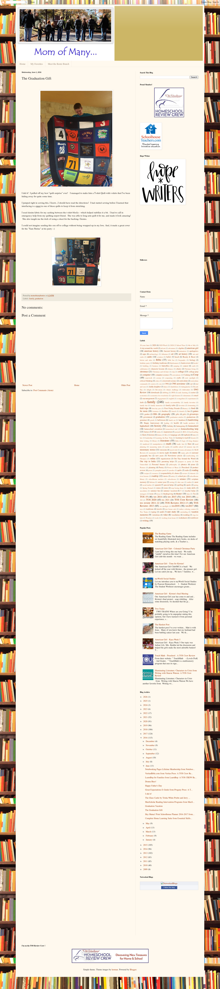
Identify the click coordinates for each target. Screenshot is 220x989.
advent (163, 348)
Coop (195, 374)
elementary (187, 395)
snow (196, 482)
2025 (145, 700)
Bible (158, 359)
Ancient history (170, 351)
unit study (171, 511)
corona (158, 378)
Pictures (142, 467)
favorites (182, 405)
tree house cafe (170, 509)
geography (165, 414)
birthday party (145, 363)
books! (196, 363)
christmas (144, 371)
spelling (180, 485)
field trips (144, 408)
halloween (161, 420)
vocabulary (176, 515)
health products (189, 423)
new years (159, 455)
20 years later (144, 345)
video (165, 514)
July (148, 761)
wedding (186, 515)
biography (182, 360)
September (150, 753)
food (193, 408)
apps (144, 354)
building (146, 366)
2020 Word (163, 345)
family (31, 298)
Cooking (187, 375)
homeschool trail (171, 429)
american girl (192, 348)
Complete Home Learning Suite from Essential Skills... (168, 818)
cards (193, 366)
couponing (169, 378)
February (150, 835)
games (195, 411)
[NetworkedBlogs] (169, 883)
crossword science (169, 381)
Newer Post (27, 385)
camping (176, 366)
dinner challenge (172, 390)
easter (193, 392)
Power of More (172, 467)
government (147, 417)
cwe (160, 384)
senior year (162, 482)
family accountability (172, 402)
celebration (144, 369)
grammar (143, 420)
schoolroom (172, 479)
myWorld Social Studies (165, 578)
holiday (170, 426)
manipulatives (158, 444)
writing (145, 520)
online (152, 458)
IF (153, 432)
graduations (191, 417)
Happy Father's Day (153, 785)
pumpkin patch (160, 470)
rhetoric (193, 473)
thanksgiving (168, 493)
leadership (149, 438)
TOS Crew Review (184, 499)
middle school (178, 447)
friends (181, 411)
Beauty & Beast (189, 357)
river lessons (144, 476)
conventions (176, 375)
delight (149, 390)
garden (147, 414)
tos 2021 (165, 499)
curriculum (183, 381)
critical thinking (146, 381)
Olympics (143, 458)
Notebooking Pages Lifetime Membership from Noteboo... (170, 769)
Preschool (185, 467)
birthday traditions (160, 363)
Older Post (125, 385)
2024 (145, 705)
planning (152, 467)
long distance (193, 441)
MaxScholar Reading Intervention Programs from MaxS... (170, 802)
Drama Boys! (150, 781)
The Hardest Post (162, 624)
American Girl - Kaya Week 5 (167, 639)
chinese (170, 369)
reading (195, 470)
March (149, 831)
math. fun (180, 444)
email (196, 395)
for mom (143, 411)
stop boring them (177, 488)
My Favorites (37, 63)
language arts (176, 435)
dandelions (174, 387)
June (148, 765)
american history (151, 350)
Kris (166, 435)
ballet (168, 357)
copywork (148, 378)
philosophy (173, 464)
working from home (169, 518)
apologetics (193, 351)
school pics (182, 476)
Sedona (152, 482)
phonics (184, 464)
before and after (146, 360)
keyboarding (193, 432)
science (183, 479)
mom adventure (185, 450)
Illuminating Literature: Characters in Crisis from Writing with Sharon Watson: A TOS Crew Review (176, 673)
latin (194, 435)
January (149, 839)
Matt (189, 444)
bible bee (171, 360)
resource (155, 473)
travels (159, 509)
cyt (191, 384)
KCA (184, 432)
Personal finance (158, 464)
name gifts (185, 453)
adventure (171, 348)
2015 (145, 844)
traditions (149, 509)
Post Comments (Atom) (43, 390)
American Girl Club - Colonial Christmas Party (175, 548)
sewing (172, 482)
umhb (162, 512)
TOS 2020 (151, 499)
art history (183, 353)
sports (188, 485)
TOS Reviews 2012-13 (176, 502)
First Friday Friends (172, 408)
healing (166, 423)
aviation (160, 357)
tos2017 (189, 505)
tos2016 (176, 505)
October (149, 749)
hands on (172, 420)
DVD (173, 392)
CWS (167, 384)
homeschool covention (153, 429)
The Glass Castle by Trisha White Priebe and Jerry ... (167, 797)
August (149, 757)
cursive (153, 384)
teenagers (143, 494)
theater (179, 493)
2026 (145, 696)
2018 (145, 729)
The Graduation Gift (154, 810)
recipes (146, 473)
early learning (183, 392)
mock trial (173, 450)
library (154, 441)
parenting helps (168, 461)
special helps (169, 485)
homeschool (193, 425)
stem (166, 488)
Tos (194, 493)
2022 (145, 713)
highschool (144, 425)
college (181, 371)
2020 (154, 345)
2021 (145, 717)
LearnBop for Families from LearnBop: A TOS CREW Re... (171, 777)
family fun (143, 405)
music (174, 452)
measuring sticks (155, 447)
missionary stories (147, 449)
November (150, 745)
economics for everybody (159, 395)
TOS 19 (144, 496)
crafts (179, 378)
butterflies (166, 366)
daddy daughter (155, 386)
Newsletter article (175, 455)
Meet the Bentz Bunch (58, 63)
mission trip (191, 447)
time (188, 494)
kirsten (151, 435)
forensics (156, 411)
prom (150, 470)
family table (170, 405)
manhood (146, 444)
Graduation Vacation (154, 806)
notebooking (190, 455)
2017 (145, 733)
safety (173, 476)
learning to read (182, 438)
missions (163, 449)
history (157, 425)
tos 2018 (186, 496)
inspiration (168, 432)
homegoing (180, 426)
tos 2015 (172, 496)
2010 (145, 865)
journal (177, 432)
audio (149, 356)
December (150, 741)
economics (143, 395)
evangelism (181, 398)
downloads (155, 392)
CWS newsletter (178, 383)
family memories (157, 405)
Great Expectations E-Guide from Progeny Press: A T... (169, 789)
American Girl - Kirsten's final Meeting (171, 593)
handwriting (193, 419)
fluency (185, 408)
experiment (192, 398)
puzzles (171, 470)
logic (184, 441)
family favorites (189, 402)
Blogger (133, 969)
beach (177, 357)
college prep (193, 371)
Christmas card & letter (161, 372)
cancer (185, 366)
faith (142, 402)
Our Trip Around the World (184, 458)
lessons (193, 438)
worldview (194, 518)
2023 (145, 709)
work (156, 518)
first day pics (156, 408)
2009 (145, 869)
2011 (145, 861)
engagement (161, 398)
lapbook (187, 435)
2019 (145, 725)
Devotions (158, 390)
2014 (145, 848)
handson (182, 420)
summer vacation (170, 490)
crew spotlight (190, 378)
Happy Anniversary (152, 423)
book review (186, 363)
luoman (115, 969)
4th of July (192, 345)
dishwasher (186, 390)
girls (184, 414)
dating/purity (185, 387)
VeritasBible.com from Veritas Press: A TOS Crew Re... (169, 773)
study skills (191, 488)
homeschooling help (189, 428)
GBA (155, 414)
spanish (158, 485)
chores (178, 369)
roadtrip (155, 476)
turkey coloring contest (187, 509)
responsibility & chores (170, 473)
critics (157, 381)
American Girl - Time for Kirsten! (169, 563)
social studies (147, 485)
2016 (145, 737)
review (184, 473)
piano (193, 464)
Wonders (149, 518)
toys (141, 509)
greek (152, 420)
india (158, 432)
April (148, 827)
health (176, 423)
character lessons (157, 369)
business (155, 366)
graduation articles (176, 417)
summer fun (155, 490)
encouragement (148, 398)
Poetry (161, 467)
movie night (164, 452)
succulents (143, 491)
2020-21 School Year (177, 345)
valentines (156, 515)
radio (187, 470)
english (171, 398)
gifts (177, 414)
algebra (181, 348)
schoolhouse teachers (156, 479)
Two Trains (144, 512)
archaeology (154, 354)
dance (166, 387)
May (148, 823)
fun (188, 411)
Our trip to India (148, 461)
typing (153, 512)
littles (177, 441)
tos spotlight (164, 506)
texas (158, 494)
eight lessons (175, 395)
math (168, 443)
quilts (179, 470)
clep (173, 372)
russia (165, 476)
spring (196, 485)
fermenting (192, 405)
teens (152, 493)
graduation (39, 298)
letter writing (144, 441)
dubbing (165, 392)
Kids (144, 435)
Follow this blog (169, 887)
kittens (159, 435)
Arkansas (164, 354)
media (167, 447)
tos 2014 (158, 496)
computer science (162, 375)
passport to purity (184, 461)
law (141, 438)
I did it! (148, 793)
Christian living (190, 369)
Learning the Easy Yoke (164, 438)
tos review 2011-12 (149, 502)
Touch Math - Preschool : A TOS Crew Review (175, 655)
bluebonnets (174, 363)
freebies (165, 411)
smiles (189, 482)
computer (147, 374)
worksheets (183, 518)
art (172, 353)
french (174, 411)
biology (192, 360)
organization (165, 458)
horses (146, 432)
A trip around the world (149, 348)
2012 (145, 857)
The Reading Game (163, 533)
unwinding (184, 512)
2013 (145, 853)
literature (164, 440)
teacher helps (190, 490)
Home (22, 63)
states (158, 488)
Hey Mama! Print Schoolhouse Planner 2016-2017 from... (170, 814)
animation (182, 351)
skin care (180, 482)
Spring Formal (148, 488)
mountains (152, 453)
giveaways (194, 414)
